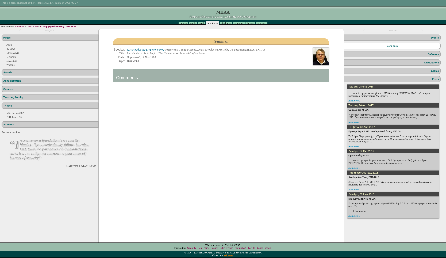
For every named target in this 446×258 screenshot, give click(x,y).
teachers (238, 23)
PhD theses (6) (14, 117)
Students (8, 124)
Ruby (222, 248)
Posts (435, 79)
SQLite (251, 248)
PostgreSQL (240, 248)
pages (183, 23)
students (225, 23)
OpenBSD (192, 248)
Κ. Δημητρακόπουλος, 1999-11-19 (58, 26)
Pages (7, 37)
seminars (212, 23)
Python (229, 248)
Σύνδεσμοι (11, 61)
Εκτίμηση (11, 57)
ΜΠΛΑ (223, 12)
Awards (7, 72)
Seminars (20, 26)
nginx (206, 248)
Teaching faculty (13, 97)
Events (435, 37)
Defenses (433, 54)
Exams (435, 70)
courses (261, 23)
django (260, 248)
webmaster (228, 255)
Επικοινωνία (12, 53)
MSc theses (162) (15, 113)
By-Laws (10, 49)
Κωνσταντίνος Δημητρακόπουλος (145, 49)
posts (193, 23)
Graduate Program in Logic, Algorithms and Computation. (223, 16)
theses (250, 23)
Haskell (214, 248)
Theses (7, 105)
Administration (12, 80)
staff (201, 23)
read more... (354, 100)
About (9, 45)
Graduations (431, 62)
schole (268, 248)
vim (200, 248)
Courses (8, 89)
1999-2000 (32, 26)
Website (10, 65)
